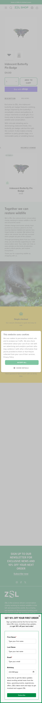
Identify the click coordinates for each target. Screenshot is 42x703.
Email (9, 657)
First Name (11, 637)
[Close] (39, 616)
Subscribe (21, 695)
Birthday (10, 667)
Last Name (11, 647)
